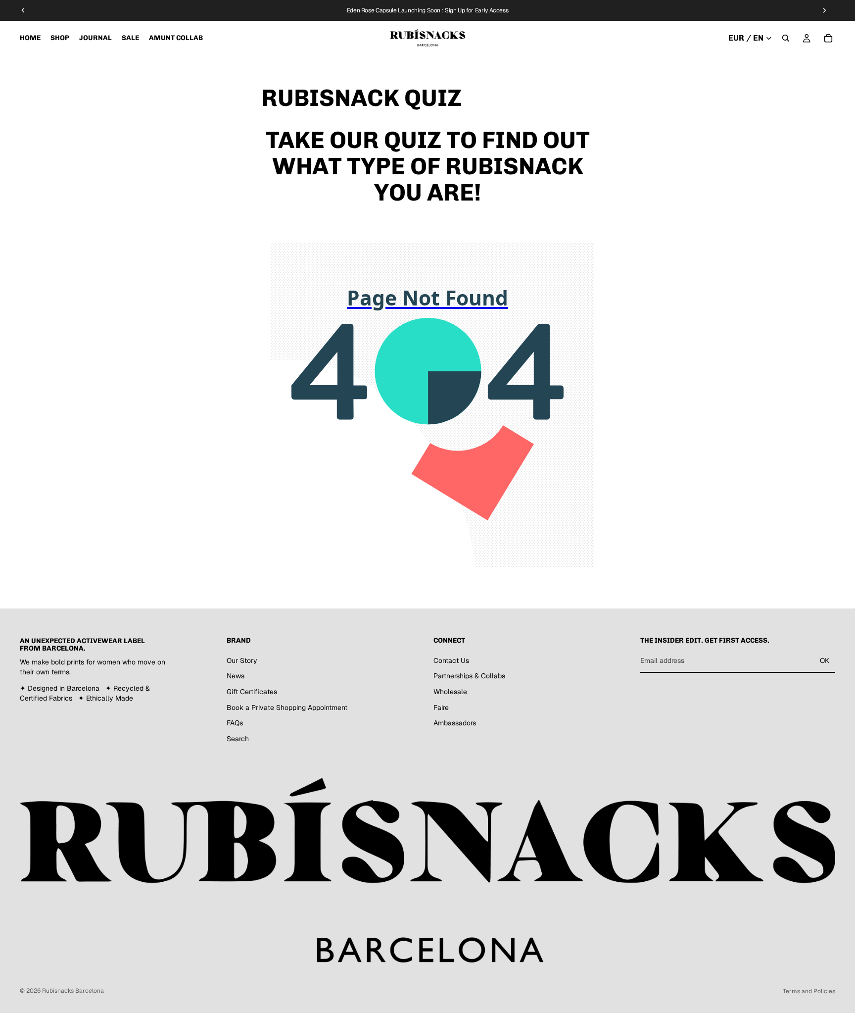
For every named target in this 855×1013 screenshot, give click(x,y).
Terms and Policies (809, 991)
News (235, 676)
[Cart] (828, 38)
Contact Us (451, 660)
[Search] (786, 38)
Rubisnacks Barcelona (73, 991)
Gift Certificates (252, 691)
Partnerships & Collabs (469, 676)
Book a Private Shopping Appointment (287, 707)
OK (824, 660)
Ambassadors (454, 722)
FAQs (235, 722)
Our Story (242, 660)
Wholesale (450, 691)
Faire (441, 707)
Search (238, 738)
